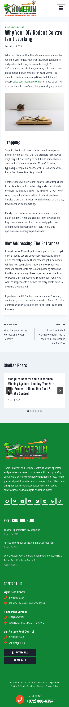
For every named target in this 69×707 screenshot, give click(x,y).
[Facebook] (7, 501)
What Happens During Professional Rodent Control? (15, 331)
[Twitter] (14, 501)
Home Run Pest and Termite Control (23, 467)
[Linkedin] (45, 501)
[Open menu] (61, 8)
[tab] (28, 411)
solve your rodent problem (26, 81)
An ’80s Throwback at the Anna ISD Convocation (29, 542)
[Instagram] (22, 501)
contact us (23, 300)
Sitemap (40, 686)
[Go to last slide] (9, 390)
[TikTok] (59, 501)
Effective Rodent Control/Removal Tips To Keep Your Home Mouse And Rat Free (52, 334)
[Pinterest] (37, 501)
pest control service (14, 476)
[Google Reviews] (52, 501)
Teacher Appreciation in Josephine (22, 529)
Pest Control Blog (14, 27)
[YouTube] (29, 501)
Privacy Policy (52, 686)
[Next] (60, 390)
